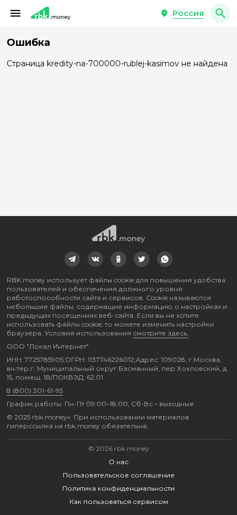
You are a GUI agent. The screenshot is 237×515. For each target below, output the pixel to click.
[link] (72, 259)
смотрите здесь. (160, 333)
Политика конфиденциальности (118, 488)
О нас (118, 462)
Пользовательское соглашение (119, 475)
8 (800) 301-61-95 (35, 390)
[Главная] (51, 13)
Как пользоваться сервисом (118, 501)
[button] (15, 13)
